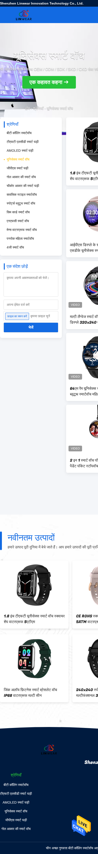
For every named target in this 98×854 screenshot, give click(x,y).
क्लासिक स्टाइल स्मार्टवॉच (22, 194)
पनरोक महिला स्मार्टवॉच (20, 238)
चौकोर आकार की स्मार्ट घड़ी (23, 186)
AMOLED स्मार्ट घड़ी (20, 150)
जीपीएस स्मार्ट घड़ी (17, 168)
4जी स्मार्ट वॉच (15, 247)
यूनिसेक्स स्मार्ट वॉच (18, 159)
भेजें (31, 327)
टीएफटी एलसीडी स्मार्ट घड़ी (23, 142)
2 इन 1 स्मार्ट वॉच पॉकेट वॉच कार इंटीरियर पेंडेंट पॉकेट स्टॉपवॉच (32, 692)
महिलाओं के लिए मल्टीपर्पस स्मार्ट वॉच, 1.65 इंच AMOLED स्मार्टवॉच (34, 619)
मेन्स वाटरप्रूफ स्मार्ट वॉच (22, 230)
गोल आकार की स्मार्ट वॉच (21, 177)
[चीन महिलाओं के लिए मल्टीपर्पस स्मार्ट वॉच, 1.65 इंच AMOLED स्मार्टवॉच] (34, 585)
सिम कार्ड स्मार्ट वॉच (18, 212)
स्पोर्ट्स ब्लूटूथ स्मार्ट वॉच (21, 203)
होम (27, 108)
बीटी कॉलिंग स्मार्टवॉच (19, 133)
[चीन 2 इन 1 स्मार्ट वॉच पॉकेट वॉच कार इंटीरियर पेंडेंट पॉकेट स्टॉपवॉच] (34, 658)
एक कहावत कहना (45, 82)
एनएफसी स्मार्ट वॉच (18, 221)
